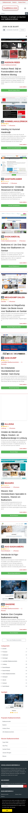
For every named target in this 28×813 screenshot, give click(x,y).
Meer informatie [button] (12, 807)
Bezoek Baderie (14, 632)
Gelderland (5, 655)
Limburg (4, 664)
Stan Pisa (5, 745)
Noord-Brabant (6, 667)
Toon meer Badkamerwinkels (14, 640)
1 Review (16, 551)
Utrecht (4, 680)
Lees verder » (23, 87)
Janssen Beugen (7, 752)
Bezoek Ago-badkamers (14, 573)
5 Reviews (14, 183)
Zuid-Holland (5, 686)
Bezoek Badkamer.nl (14, 266)
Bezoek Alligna (14, 452)
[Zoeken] (26, 13)
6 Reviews (12, 125)
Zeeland (4, 683)
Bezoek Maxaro (14, 515)
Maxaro (4, 756)
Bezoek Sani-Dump (14, 387)
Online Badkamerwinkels (8, 673)
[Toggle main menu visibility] (25, 8)
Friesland (4, 651)
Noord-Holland (6, 670)
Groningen (5, 658)
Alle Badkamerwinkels (8, 732)
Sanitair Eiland (6, 749)
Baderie (14, 2)
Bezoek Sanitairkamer (14, 205)
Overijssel (4, 676)
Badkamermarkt (7, 2)
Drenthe (4, 648)
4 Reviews (22, 241)
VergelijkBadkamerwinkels (10, 8)
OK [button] (7, 810)
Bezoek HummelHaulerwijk (14, 147)
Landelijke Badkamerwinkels (9, 661)
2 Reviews (12, 428)
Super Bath (5, 742)
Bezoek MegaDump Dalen (14, 326)
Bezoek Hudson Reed (14, 90)
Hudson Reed (21, 2)
